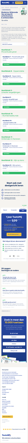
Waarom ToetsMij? (6, 401)
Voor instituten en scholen (8, 406)
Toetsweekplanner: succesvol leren (10, 373)
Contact (4, 391)
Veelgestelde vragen (7, 389)
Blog (3, 409)
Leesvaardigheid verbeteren (8, 382)
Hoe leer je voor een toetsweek (9, 372)
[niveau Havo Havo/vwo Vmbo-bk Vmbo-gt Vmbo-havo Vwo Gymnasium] (14, 343)
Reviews (4, 411)
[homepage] (5, 3)
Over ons (4, 399)
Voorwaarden (5, 419)
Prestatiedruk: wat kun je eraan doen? (10, 380)
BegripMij (4, 407)
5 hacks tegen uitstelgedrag (8, 377)
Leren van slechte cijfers (7, 383)
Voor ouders (4, 404)
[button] (14, 44)
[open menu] (25, 3)
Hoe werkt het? (5, 392)
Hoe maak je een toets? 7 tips (8, 378)
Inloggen (4, 394)
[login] (13, 2)
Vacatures (4, 412)
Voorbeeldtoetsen (6, 403)
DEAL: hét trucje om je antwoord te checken (12, 375)
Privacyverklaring (5, 421)
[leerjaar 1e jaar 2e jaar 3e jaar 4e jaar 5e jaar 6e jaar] (14, 337)
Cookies (3, 422)
